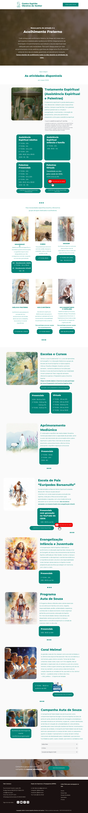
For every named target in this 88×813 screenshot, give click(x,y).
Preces (63, 799)
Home (62, 790)
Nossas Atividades (65, 795)
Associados (64, 797)
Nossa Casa (64, 793)
